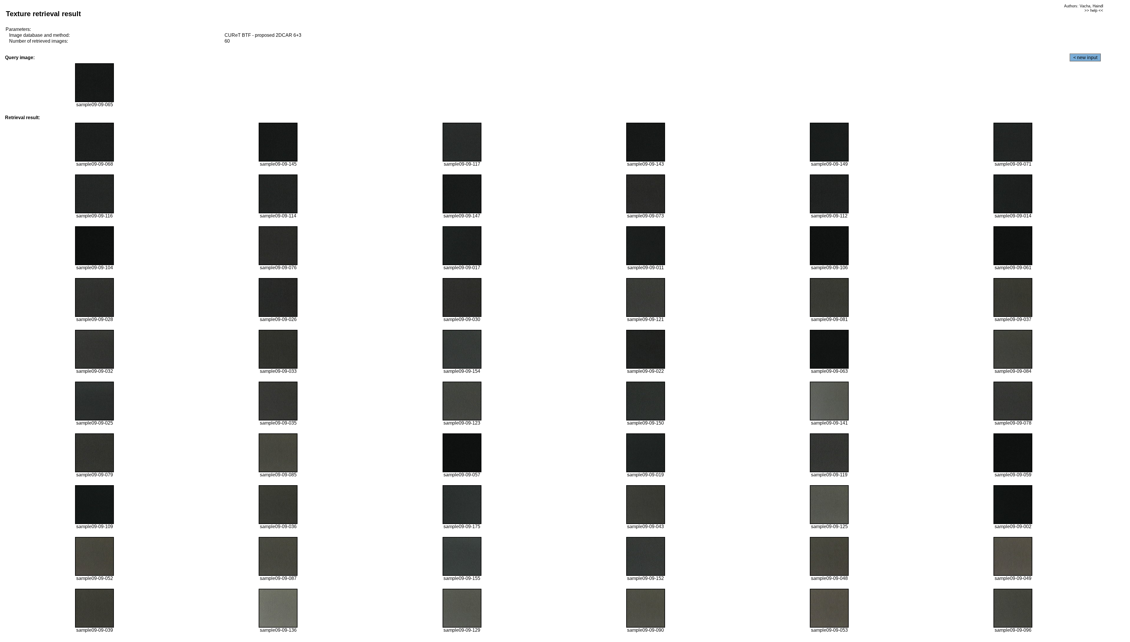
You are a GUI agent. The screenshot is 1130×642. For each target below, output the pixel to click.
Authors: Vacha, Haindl (1083, 6)
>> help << (1093, 10)
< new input (1085, 57)
